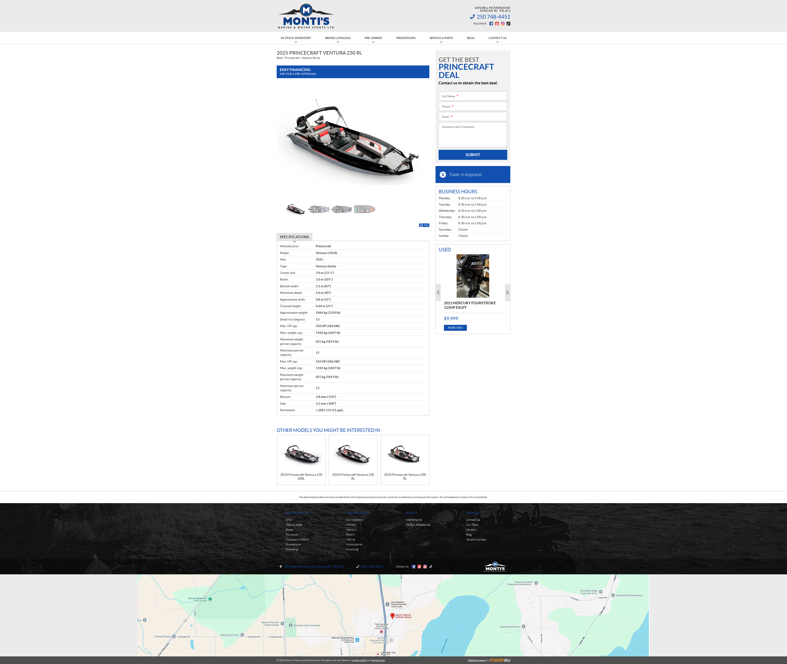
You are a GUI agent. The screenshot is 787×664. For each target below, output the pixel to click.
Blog (469, 534)
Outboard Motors (297, 539)
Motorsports (354, 544)
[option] (353, 141)
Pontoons (292, 534)
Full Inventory (355, 519)
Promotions (293, 544)
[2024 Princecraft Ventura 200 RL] (405, 454)
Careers (471, 529)
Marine (350, 539)
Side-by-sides (294, 524)
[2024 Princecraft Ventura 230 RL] (353, 454)
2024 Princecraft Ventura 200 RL (405, 476)
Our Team (472, 524)
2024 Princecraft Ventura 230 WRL (301, 476)
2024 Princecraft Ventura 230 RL (353, 476)
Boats (289, 529)
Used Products (358, 512)
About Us (473, 512)
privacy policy (359, 660)
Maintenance (414, 519)
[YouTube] (497, 23)
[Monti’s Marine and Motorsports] (306, 16)
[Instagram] (503, 23)
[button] (285, 141)
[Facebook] (491, 23)
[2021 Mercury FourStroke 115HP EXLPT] (473, 276)
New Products (297, 512)
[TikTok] (508, 23)
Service (411, 512)
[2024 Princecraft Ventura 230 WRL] (301, 454)
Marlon (350, 524)
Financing (292, 549)
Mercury (351, 529)
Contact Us (473, 519)
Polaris (350, 534)
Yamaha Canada (476, 539)
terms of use (378, 660)
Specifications (294, 237)
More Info (455, 327)
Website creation (477, 660)
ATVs (289, 519)
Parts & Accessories (418, 524)
